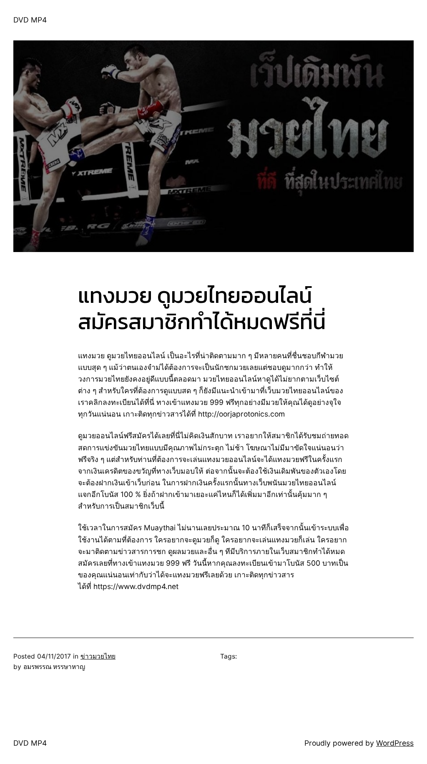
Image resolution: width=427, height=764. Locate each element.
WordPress (395, 743)
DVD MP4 (30, 19)
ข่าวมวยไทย (98, 656)
